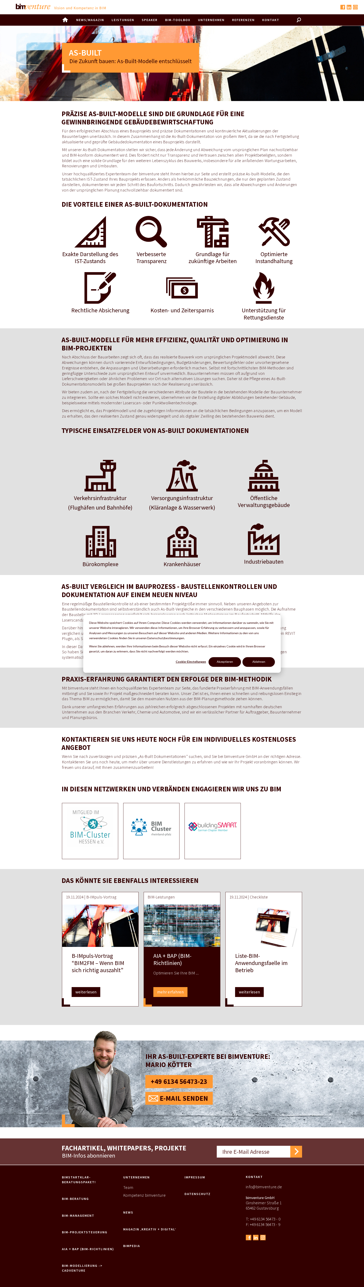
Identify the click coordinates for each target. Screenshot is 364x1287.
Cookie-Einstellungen (191, 662)
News (128, 1212)
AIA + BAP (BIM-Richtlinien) (88, 1249)
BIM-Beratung (75, 1198)
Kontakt (254, 1177)
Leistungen (123, 20)
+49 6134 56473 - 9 (265, 1224)
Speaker (150, 20)
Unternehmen (136, 1177)
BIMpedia (131, 1246)
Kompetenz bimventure (144, 1195)
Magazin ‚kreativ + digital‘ (149, 1229)
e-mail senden (184, 1098)
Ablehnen (258, 662)
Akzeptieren (225, 662)
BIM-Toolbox (177, 20)
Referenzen (243, 20)
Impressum (195, 1177)
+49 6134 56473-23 (179, 1081)
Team (128, 1187)
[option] (90, 831)
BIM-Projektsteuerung (84, 1232)
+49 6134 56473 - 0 (265, 1219)
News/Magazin (90, 20)
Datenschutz (198, 1194)
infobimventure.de (264, 1186)
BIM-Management (78, 1215)
